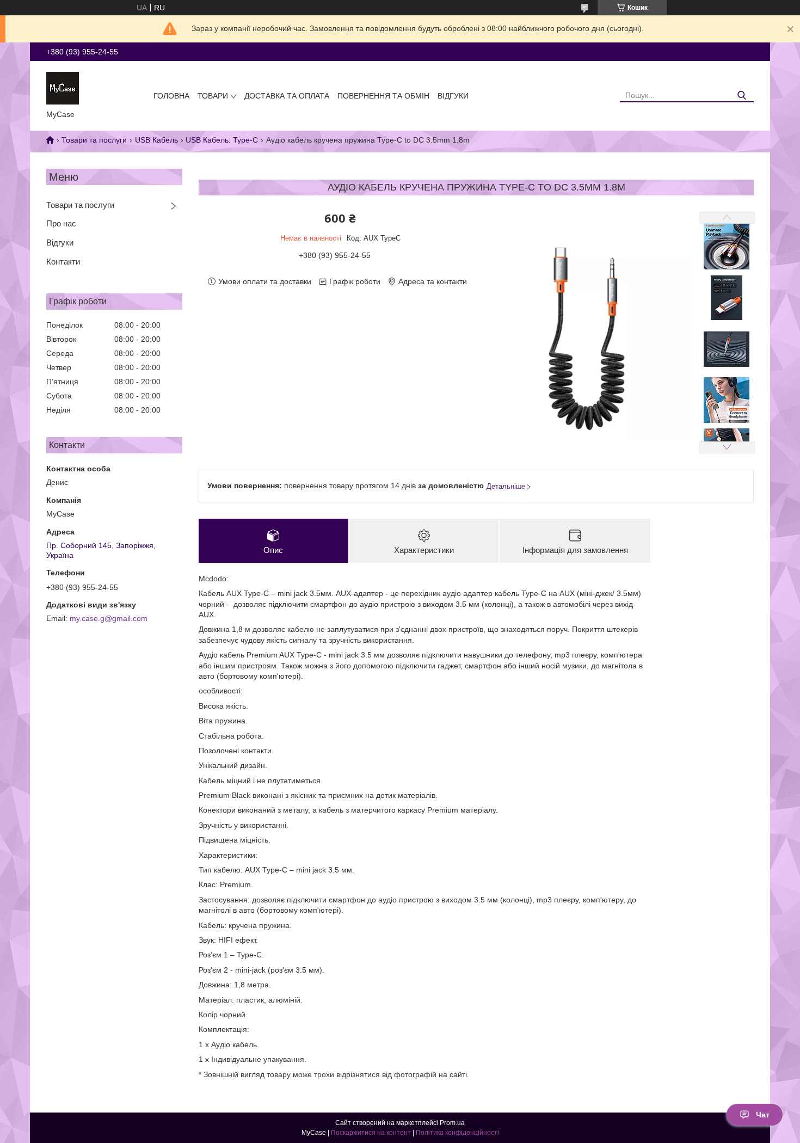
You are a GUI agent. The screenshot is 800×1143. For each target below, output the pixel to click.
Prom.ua (452, 1123)
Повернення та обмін (383, 95)
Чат (763, 1114)
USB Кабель (156, 140)
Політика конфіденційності (457, 1132)
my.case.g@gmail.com (108, 618)
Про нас (61, 223)
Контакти (63, 261)
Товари (213, 95)
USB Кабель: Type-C (222, 140)
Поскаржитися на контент (371, 1132)
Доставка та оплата (286, 95)
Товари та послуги (94, 140)
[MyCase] (62, 87)
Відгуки (453, 95)
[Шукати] (741, 95)
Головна (171, 95)
